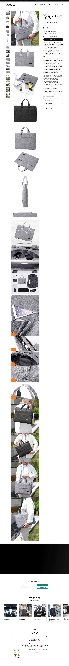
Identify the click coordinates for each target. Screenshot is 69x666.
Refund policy (27, 636)
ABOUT (48, 5)
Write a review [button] (43, 585)
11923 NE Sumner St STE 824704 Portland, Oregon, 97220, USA (34, 645)
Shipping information (48, 96)
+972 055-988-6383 (35, 640)
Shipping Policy (41, 636)
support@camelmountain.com (35, 643)
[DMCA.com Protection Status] (15, 655)
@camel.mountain (34, 600)
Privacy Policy (11, 636)
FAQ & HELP (34, 637)
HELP (54, 5)
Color (44, 25)
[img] (17, 652)
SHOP (36, 5)
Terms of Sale (34, 636)
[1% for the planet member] (18, 656)
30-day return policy (48, 100)
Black (45, 28)
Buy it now (53, 39)
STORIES (42, 5)
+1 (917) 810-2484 (35, 639)
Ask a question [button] (43, 587)
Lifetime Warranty (47, 103)
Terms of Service (19, 636)
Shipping (45, 22)
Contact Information (56, 636)
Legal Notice (48, 636)
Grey (50, 28)
